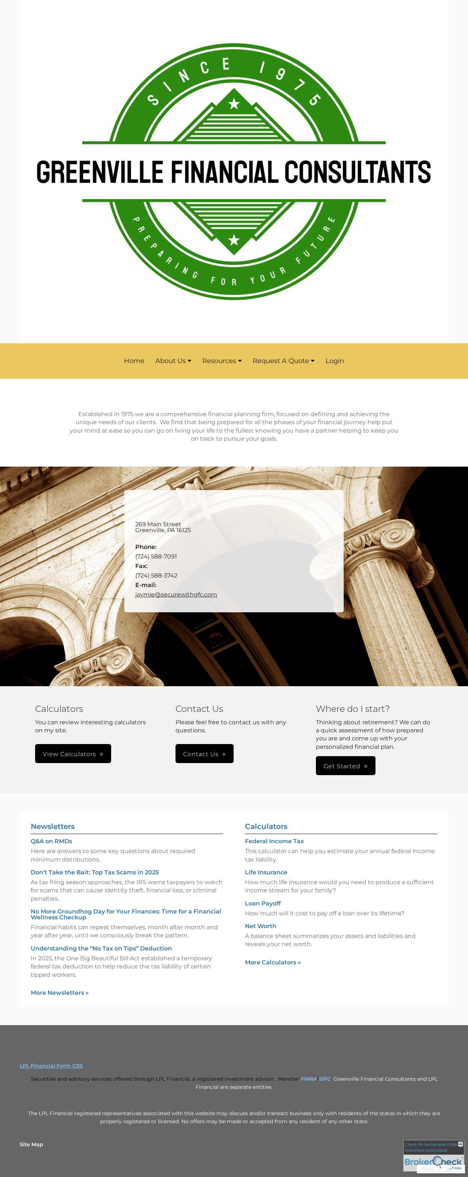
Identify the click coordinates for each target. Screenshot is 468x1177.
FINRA (309, 1079)
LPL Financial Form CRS (51, 1065)
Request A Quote (281, 361)
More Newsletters (60, 992)
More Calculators (273, 962)
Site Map (31, 1144)
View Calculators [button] (69, 754)
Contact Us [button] (201, 754)
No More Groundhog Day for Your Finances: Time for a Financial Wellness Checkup (126, 914)
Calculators (266, 826)
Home (134, 361)
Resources (219, 361)
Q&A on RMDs (51, 841)
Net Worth (260, 926)
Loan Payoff (263, 903)
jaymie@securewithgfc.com (176, 594)
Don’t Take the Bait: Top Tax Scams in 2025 (95, 872)
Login (334, 361)
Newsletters (53, 826)
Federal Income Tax (274, 841)
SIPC (325, 1079)
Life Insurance (266, 872)
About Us (170, 361)
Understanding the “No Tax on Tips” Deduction (101, 948)
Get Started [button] (342, 766)
